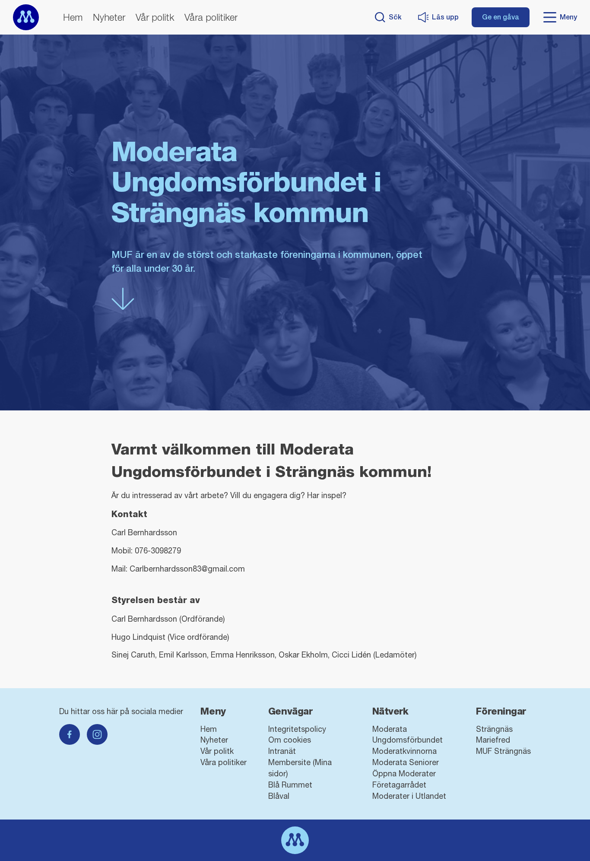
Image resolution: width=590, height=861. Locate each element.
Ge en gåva (500, 17)
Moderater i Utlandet (409, 796)
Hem (72, 17)
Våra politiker (211, 17)
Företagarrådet (399, 784)
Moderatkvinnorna (404, 751)
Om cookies (289, 739)
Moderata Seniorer (405, 762)
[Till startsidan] (26, 17)
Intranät (282, 751)
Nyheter (109, 17)
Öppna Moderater (404, 773)
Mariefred (493, 739)
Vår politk (155, 17)
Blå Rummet (290, 784)
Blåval (278, 796)
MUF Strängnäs (503, 751)
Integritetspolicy (297, 729)
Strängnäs (494, 729)
